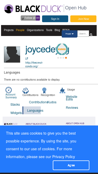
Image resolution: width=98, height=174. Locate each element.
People (20, 30)
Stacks (15, 104)
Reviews (72, 107)
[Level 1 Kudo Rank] (62, 49)
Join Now (83, 18)
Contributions (35, 102)
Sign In (55, 18)
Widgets (16, 112)
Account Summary (11, 96)
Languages (34, 110)
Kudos (51, 102)
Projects (9, 30)
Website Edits (71, 97)
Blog (57, 30)
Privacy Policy (63, 156)
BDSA (66, 30)
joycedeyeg (47, 48)
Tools (49, 30)
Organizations (35, 30)
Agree (71, 165)
